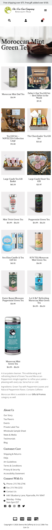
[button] (46, 10)
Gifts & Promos (39, 394)
